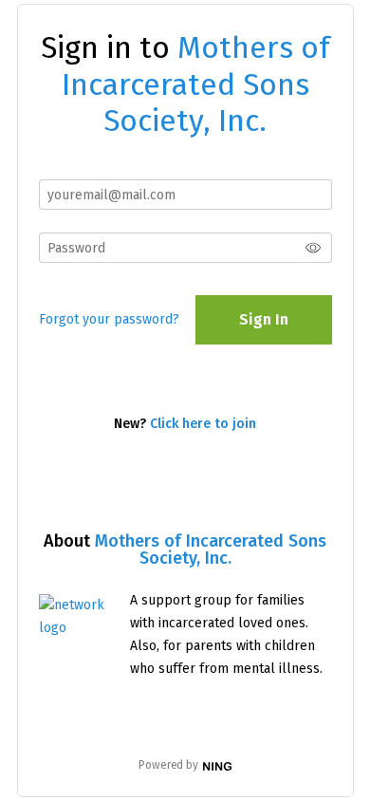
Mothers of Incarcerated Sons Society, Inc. (210, 549)
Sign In (263, 319)
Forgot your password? (109, 319)
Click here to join (203, 424)
